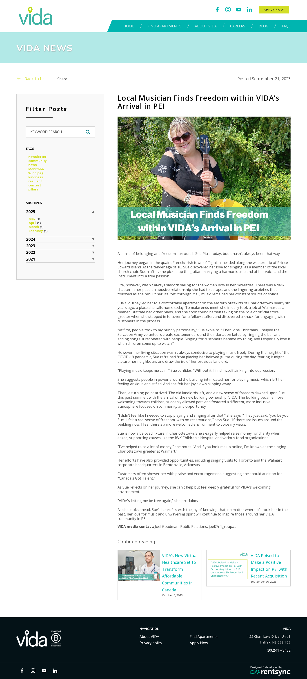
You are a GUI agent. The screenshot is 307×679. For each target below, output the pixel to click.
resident (35, 181)
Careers (237, 26)
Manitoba (36, 169)
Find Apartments (164, 26)
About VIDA (206, 26)
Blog (263, 26)
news (32, 165)
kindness (35, 177)
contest (34, 185)
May (34, 219)
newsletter (37, 157)
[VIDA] (35, 16)
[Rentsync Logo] (270, 671)
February (38, 231)
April (35, 223)
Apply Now (274, 9)
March (36, 227)
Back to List (35, 79)
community (37, 161)
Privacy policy (151, 642)
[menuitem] (130, 26)
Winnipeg (36, 173)
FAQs (286, 26)
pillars (33, 189)
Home (128, 26)
